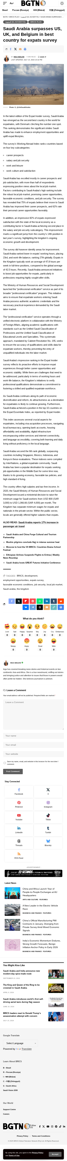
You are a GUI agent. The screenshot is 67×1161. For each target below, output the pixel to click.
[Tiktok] (48, 817)
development (31, 575)
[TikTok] (60, 1127)
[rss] (19, 856)
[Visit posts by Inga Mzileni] (6, 58)
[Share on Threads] (40, 607)
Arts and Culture (30, 899)
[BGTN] (33, 3)
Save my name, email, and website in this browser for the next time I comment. (32, 763)
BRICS (20, 575)
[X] (48, 792)
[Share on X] (15, 49)
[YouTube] (48, 1127)
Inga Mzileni (19, 57)
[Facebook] (19, 792)
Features (43, 899)
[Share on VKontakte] (26, 607)
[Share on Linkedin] (47, 601)
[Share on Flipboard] (26, 601)
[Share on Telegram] (33, 607)
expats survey (37, 580)
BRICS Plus (36, 22)
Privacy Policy (37, 1153)
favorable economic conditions (18, 584)
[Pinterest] (19, 805)
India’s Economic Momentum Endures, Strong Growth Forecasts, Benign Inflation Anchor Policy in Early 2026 (42, 944)
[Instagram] (48, 805)
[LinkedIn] (19, 830)
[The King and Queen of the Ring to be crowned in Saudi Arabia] (56, 988)
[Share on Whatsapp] (40, 601)
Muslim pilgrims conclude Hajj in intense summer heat (32, 542)
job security (39, 584)
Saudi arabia (9, 589)
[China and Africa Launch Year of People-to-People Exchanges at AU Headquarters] (12, 893)
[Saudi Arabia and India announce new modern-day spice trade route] (56, 974)
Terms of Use (14, 1155)
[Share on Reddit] (61, 601)
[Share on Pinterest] (33, 601)
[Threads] (19, 843)
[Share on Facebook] (10, 49)
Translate (27, 1049)
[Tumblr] (48, 830)
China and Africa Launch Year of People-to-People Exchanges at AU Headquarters (40, 892)
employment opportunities (16, 580)
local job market (54, 584)
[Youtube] (19, 817)
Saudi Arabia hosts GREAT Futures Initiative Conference (33, 563)
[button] (55, 1154)
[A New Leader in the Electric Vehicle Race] (12, 910)
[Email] (20, 49)
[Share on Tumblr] (54, 601)
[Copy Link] (54, 607)
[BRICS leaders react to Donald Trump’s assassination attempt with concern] (56, 1016)
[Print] (25, 49)
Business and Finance (32, 913)
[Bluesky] (48, 843)
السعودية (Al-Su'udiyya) (15, 22)
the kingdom (23, 589)
